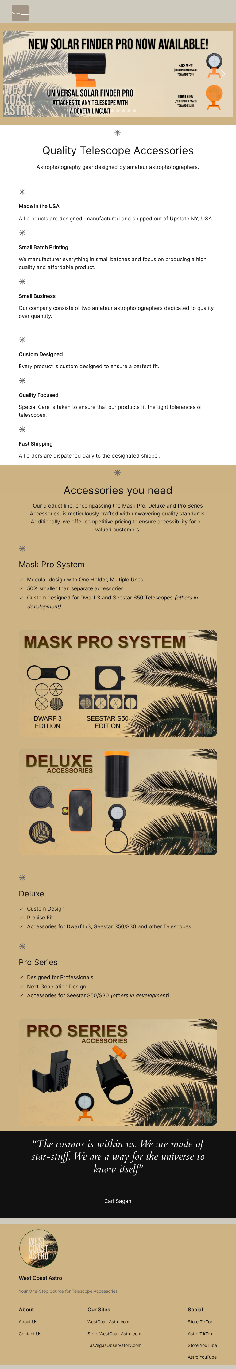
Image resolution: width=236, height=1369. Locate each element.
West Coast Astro (40, 1278)
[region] (118, 74)
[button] (12, 74)
